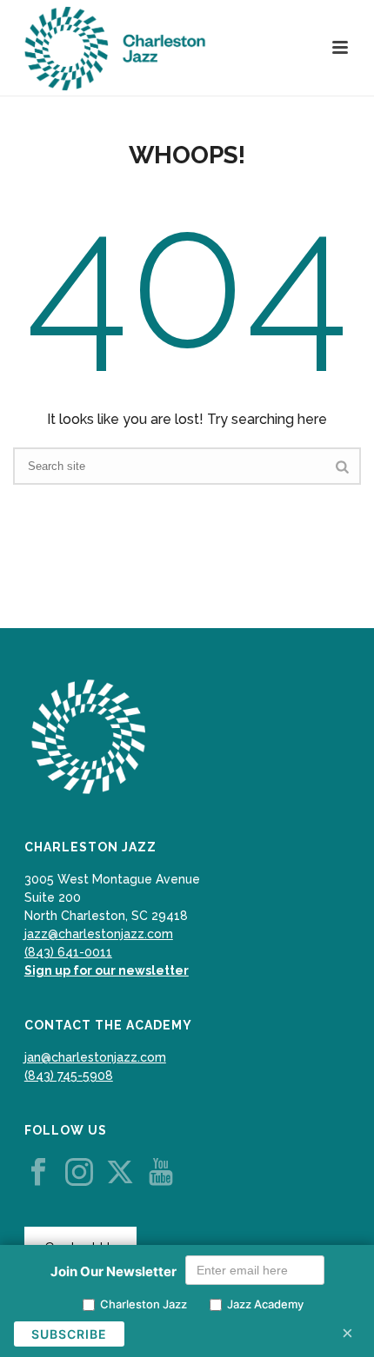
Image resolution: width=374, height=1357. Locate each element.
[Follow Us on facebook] (38, 1173)
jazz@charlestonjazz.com (98, 934)
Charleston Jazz (143, 1304)
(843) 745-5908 (68, 1075)
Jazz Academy (265, 1304)
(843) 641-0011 (68, 952)
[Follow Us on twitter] (120, 1173)
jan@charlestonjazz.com (95, 1057)
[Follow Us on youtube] (161, 1173)
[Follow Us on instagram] (79, 1173)
